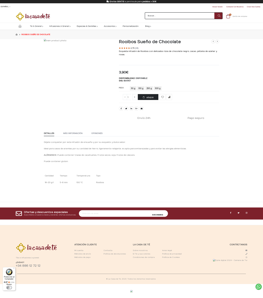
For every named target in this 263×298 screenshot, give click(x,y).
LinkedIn (131, 108)
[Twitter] (239, 213)
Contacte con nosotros (235, 7)
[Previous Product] (213, 41)
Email (141, 108)
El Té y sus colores (141, 254)
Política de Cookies (171, 257)
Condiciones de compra (144, 257)
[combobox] (183, 16)
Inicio (17, 34)
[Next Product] (217, 41)
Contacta (108, 250)
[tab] (51, 133)
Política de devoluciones (115, 254)
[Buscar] (218, 16)
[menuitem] (148, 26)
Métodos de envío (82, 254)
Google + (136, 108)
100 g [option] (140, 88)
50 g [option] (133, 88)
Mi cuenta (78, 250)
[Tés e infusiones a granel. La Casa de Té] (33, 16)
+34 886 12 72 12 (28, 265)
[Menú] (13, 268)
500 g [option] (157, 88)
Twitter (126, 108)
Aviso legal (167, 250)
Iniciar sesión (217, 7)
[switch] (9, 287)
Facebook (121, 108)
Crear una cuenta (253, 7)
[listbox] (146, 89)
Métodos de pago (82, 257)
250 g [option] (149, 88)
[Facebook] (231, 213)
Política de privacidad (172, 254)
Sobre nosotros (140, 250)
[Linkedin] (247, 213)
